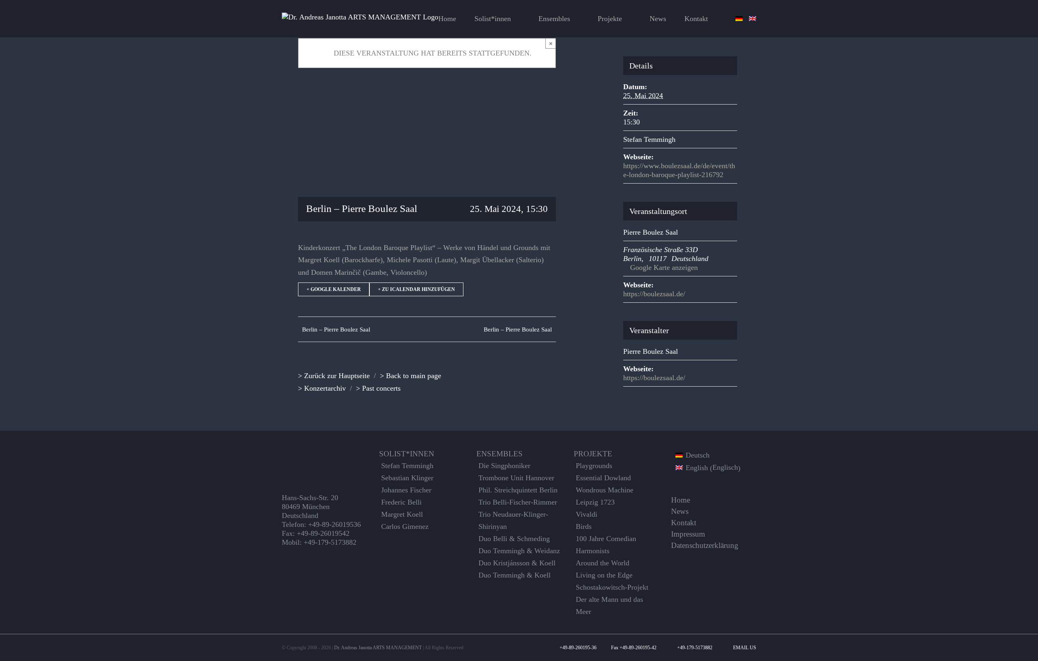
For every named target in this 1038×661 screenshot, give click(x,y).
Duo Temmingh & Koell (514, 575)
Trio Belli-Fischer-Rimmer (517, 502)
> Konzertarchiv (322, 388)
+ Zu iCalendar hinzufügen (416, 289)
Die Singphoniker (504, 466)
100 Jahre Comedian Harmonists (606, 545)
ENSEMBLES (499, 454)
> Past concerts (378, 388)
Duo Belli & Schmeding (514, 539)
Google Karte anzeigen (664, 267)
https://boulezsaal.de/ (654, 294)
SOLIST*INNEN (406, 454)
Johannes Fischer (406, 490)
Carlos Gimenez (405, 526)
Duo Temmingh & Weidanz (519, 551)
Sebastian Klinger (407, 478)
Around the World (602, 563)
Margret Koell (402, 514)
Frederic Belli (401, 502)
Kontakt (683, 523)
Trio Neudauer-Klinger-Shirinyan (513, 520)
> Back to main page (410, 376)
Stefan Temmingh (649, 139)
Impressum (688, 534)
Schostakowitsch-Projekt (612, 587)
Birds (584, 526)
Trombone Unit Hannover (516, 478)
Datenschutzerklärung (704, 545)
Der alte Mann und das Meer (609, 605)
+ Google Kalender (334, 289)
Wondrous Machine (604, 490)
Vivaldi (586, 514)
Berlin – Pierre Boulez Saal (336, 329)
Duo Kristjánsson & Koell (516, 563)
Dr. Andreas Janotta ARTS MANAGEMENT (378, 647)
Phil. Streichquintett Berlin (518, 490)
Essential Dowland (603, 478)
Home (680, 500)
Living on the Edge (604, 575)
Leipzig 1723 (595, 502)
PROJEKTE (593, 454)
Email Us (743, 647)
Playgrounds (594, 466)
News (679, 511)
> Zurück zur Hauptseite (334, 376)
